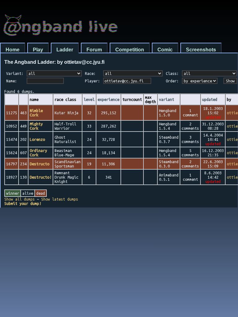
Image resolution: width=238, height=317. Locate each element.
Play (38, 49)
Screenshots (201, 49)
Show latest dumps (59, 199)
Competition (129, 49)
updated (209, 99)
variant (166, 99)
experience (108, 99)
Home (13, 49)
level (89, 99)
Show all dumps (19, 199)
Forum (94, 49)
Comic (165, 49)
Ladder (64, 49)
